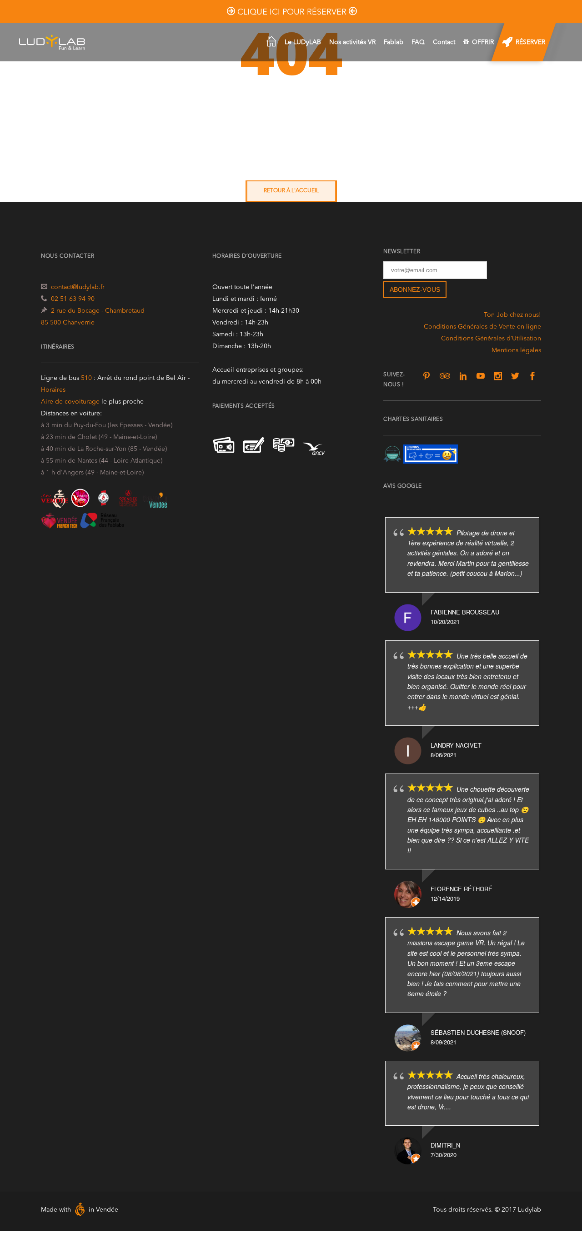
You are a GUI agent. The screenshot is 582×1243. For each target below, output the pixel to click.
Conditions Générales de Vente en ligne (482, 327)
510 (87, 378)
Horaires (53, 390)
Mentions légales (516, 350)
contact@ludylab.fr (78, 287)
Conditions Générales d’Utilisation (491, 338)
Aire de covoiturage (70, 402)
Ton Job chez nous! (512, 315)
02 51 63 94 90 (73, 299)
